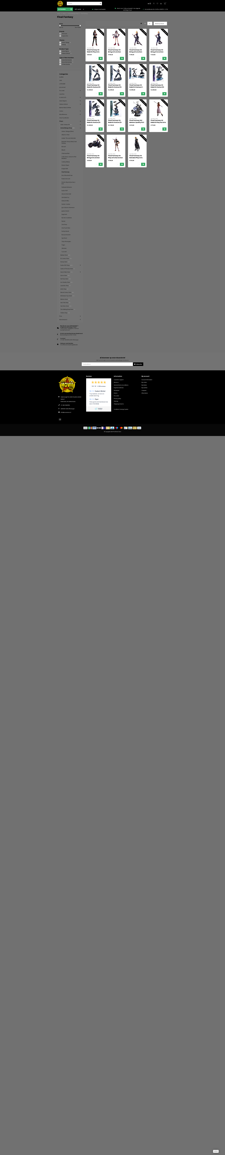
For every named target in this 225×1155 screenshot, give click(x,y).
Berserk (64, 146)
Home (58, 13)
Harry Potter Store (66, 272)
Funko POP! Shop (66, 265)
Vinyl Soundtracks (64, 118)
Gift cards (78, 9)
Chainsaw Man (66, 153)
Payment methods (119, 387)
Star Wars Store (65, 306)
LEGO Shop (64, 289)
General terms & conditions (121, 385)
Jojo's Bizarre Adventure (68, 207)
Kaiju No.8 (64, 214)
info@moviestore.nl (66, 412)
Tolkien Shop (65, 313)
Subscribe (139, 364)
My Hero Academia (67, 217)
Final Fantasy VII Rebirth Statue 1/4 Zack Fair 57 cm (114, 87)
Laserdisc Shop (65, 285)
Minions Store (65, 299)
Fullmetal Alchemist (67, 187)
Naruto (63, 221)
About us (116, 382)
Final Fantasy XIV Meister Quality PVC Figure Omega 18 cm (136, 122)
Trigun (63, 245)
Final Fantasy (65, 172)
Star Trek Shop (65, 302)
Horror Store (65, 275)
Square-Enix (65, 36)
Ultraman (64, 248)
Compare (144, 390)
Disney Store (65, 262)
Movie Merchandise (67, 62)
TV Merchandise (67, 64)
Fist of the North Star (67, 175)
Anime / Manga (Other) (68, 131)
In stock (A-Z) (62, 97)
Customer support (118, 379)
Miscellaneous (63, 114)
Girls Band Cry (65, 197)
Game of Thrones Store (67, 268)
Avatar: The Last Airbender (69, 138)
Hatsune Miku (65, 200)
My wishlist (144, 387)
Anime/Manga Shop (67, 128)
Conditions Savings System (121, 409)
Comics (61, 111)
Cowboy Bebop (66, 162)
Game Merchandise (67, 60)
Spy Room (64, 238)
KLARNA (61, 77)
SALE (60, 80)
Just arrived (62, 87)
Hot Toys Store (65, 279)
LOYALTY (216, 1151)
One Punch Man (66, 228)
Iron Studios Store (66, 282)
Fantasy (64, 44)
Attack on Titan (65, 134)
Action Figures (66, 51)
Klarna (115, 393)
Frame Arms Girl (66, 178)
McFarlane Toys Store (67, 296)
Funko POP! (65, 190)
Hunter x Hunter (66, 204)
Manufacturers (63, 319)
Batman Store (65, 255)
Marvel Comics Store (67, 292)
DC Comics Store (66, 258)
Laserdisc (61, 94)
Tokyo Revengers (66, 241)
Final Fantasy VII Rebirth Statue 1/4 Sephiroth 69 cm (93, 122)
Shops (61, 121)
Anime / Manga (66, 42)
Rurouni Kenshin (66, 234)
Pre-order (62, 90)
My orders (144, 382)
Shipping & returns (119, 404)
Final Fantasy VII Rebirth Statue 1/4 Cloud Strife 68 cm (115, 122)
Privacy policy (117, 398)
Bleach (63, 150)
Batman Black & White (65, 107)
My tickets (144, 385)
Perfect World (65, 231)
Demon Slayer (65, 165)
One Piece (64, 224)
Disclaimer (116, 390)
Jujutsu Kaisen (65, 211)
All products (145, 393)
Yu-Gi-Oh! (64, 251)
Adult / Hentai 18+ (66, 124)
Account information (147, 379)
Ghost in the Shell (66, 194)
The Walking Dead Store (67, 309)
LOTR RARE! (62, 84)
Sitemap (116, 401)
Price (60, 316)
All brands (64, 33)
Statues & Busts (67, 53)
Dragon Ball (65, 168)
